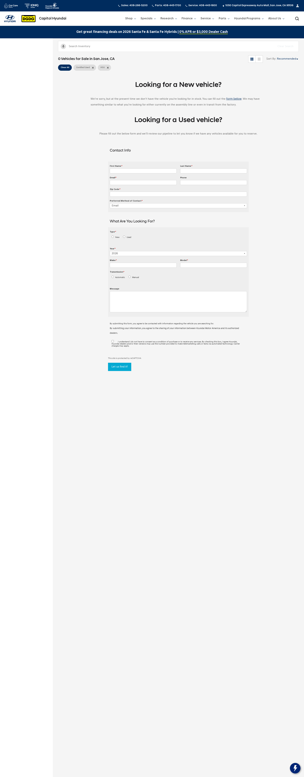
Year (113, 249)
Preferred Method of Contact (126, 201)
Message (114, 289)
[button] (297, 19)
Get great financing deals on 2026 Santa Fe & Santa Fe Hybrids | (152, 32)
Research (167, 19)
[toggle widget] (295, 768)
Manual (135, 277)
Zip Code (115, 189)
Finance (187, 18)
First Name (116, 166)
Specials (147, 18)
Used (129, 237)
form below (234, 98)
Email (113, 178)
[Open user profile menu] (297, 6)
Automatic (120, 277)
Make (113, 260)
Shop (129, 18)
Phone (183, 178)
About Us (274, 18)
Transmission (117, 272)
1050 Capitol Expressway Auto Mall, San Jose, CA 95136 (259, 5)
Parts (222, 18)
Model (184, 260)
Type (113, 232)
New (117, 237)
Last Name (186, 166)
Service (206, 18)
